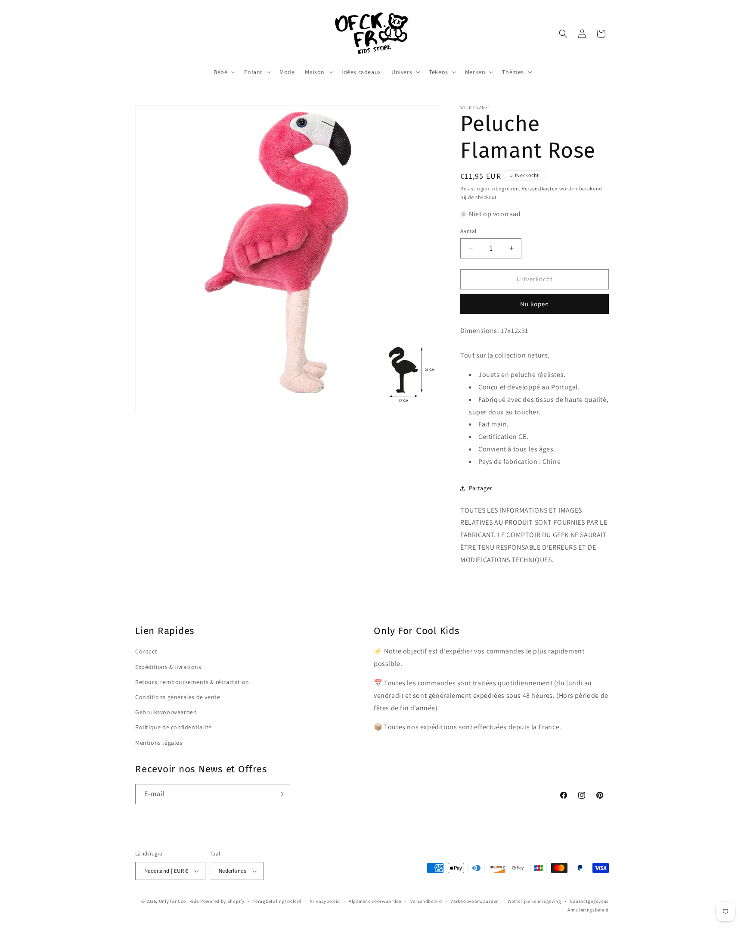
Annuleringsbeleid (588, 910)
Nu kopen (534, 304)
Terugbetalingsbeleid (277, 901)
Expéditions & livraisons (168, 667)
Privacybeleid (325, 901)
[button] (223, 72)
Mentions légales (159, 742)
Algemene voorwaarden (375, 901)
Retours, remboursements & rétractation (192, 682)
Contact (146, 652)
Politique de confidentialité (173, 727)
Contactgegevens (589, 901)
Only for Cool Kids (179, 901)
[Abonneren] (280, 794)
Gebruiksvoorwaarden (166, 712)
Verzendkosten (540, 188)
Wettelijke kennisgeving (534, 901)
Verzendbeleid (426, 901)
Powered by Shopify (222, 901)
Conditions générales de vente (177, 697)
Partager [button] (481, 488)
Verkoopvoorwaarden (474, 901)
